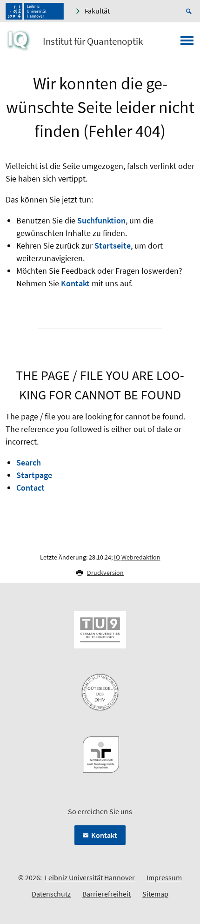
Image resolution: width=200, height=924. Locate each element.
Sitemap (155, 893)
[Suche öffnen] (190, 11)
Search (28, 462)
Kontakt (75, 283)
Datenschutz (51, 893)
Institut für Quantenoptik (93, 41)
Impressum (164, 877)
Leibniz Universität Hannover (90, 877)
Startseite (112, 245)
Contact (30, 487)
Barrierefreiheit (106, 893)
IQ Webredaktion (137, 557)
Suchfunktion (101, 220)
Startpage (34, 475)
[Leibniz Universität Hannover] (35, 11)
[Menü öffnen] (187, 43)
